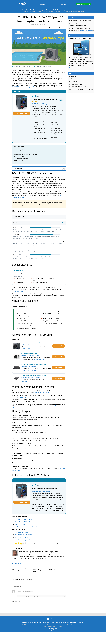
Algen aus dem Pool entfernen (78, 84)
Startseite (43, 4)
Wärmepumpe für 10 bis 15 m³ (24, 524)
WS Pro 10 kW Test (39, 359)
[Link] (34, 596)
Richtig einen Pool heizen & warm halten (81, 89)
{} (36, 596)
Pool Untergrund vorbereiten (77, 86)
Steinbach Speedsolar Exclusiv (30, 377)
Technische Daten (20, 216)
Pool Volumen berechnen (41, 392)
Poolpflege (63, 4)
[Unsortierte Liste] (28, 596)
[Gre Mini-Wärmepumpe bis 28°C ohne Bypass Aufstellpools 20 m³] (21, 102)
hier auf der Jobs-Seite (86, 30)
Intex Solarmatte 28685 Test (31, 370)
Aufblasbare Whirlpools (76, 79)
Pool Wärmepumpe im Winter (35, 463)
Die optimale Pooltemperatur (24, 537)
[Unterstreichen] (22, 596)
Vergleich (52, 622)
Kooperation (65, 622)
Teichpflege (59, 622)
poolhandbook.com (56, 629)
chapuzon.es (48, 629)
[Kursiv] (20, 596)
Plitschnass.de (31, 622)
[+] (38, 596)
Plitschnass (19, 27)
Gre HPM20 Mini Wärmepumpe (41, 104)
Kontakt (44, 622)
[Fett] (18, 596)
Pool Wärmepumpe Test (76, 92)
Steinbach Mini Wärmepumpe (30, 345)
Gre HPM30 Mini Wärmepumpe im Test (24, 87)
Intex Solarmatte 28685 (28, 366)
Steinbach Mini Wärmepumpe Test (31, 349)
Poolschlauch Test (17, 291)
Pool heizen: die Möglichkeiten (24, 534)
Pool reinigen (73, 81)
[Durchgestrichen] (24, 596)
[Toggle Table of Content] (62, 168)
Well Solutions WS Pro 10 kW (30, 355)
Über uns (38, 622)
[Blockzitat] (30, 596)
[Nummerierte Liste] (26, 596)
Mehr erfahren (73, 68)
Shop (48, 622)
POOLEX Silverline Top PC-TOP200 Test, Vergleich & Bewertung (38, 569)
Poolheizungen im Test (21, 532)
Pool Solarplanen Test (20, 397)
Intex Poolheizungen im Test (23, 540)
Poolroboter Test (74, 76)
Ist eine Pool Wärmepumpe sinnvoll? (26, 527)
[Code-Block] (32, 596)
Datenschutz (81, 622)
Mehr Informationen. (58, 626)
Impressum (73, 622)
